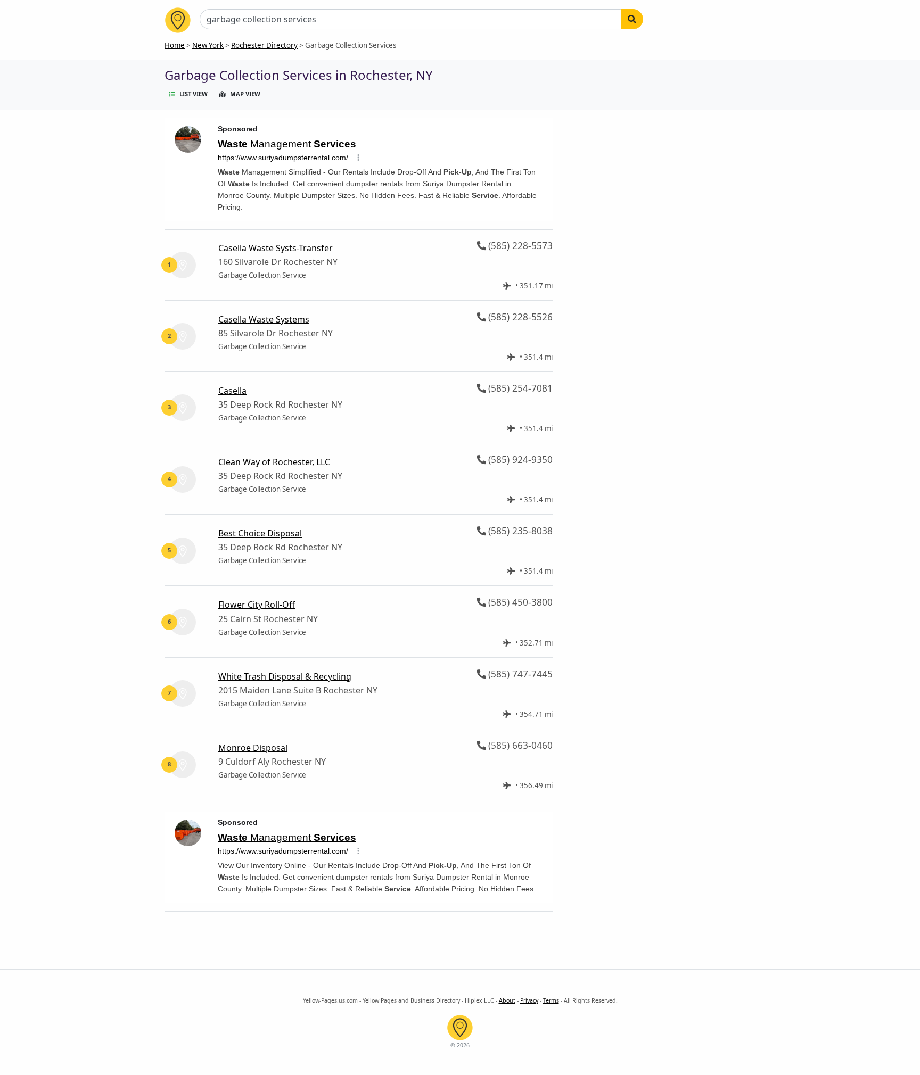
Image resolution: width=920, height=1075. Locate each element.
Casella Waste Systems (263, 319)
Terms (551, 1000)
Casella (232, 390)
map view (245, 94)
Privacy (529, 1000)
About (507, 1000)
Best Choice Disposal (260, 533)
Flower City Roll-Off (256, 604)
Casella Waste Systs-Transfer (275, 248)
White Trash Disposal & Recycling (284, 676)
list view (193, 94)
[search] (632, 19)
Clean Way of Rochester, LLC (274, 462)
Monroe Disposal (253, 748)
